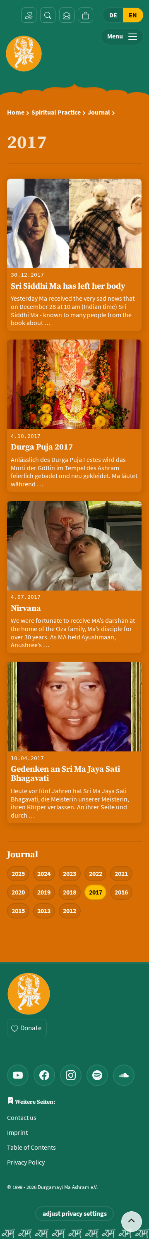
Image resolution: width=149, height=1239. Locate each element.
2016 (121, 892)
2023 (69, 874)
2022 (95, 874)
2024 (43, 874)
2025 (18, 874)
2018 (69, 892)
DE (113, 15)
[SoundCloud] (124, 1075)
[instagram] (71, 1075)
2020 (18, 892)
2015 (18, 911)
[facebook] (44, 1075)
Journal (99, 112)
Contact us (21, 1118)
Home (15, 112)
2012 (69, 911)
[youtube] (18, 1075)
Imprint (17, 1132)
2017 (95, 892)
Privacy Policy (26, 1162)
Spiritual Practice (56, 112)
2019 (43, 892)
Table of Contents (31, 1147)
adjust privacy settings (75, 1213)
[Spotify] (97, 1075)
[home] (23, 53)
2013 (43, 911)
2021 (121, 874)
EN (133, 15)
